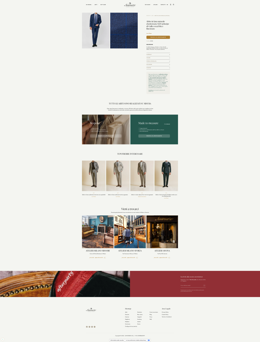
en (167, 4)
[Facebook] (87, 327)
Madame (127, 321)
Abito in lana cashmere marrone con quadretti (93, 194)
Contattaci (150, 90)
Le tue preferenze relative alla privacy (136, 340)
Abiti (96, 4)
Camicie (127, 316)
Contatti (163, 4)
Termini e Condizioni (167, 316)
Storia (138, 324)
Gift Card (103, 4)
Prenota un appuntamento (158, 37)
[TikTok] (94, 327)
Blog (151, 314)
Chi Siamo (147, 4)
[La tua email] (191, 285)
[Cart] (173, 4)
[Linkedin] (92, 327)
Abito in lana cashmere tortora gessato (118, 194)
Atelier (155, 4)
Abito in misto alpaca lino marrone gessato (142, 194)
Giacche (127, 314)
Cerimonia (127, 324)
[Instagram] (89, 327)
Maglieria (127, 319)
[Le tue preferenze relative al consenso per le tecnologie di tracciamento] (2, 339)
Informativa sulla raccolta (117, 340)
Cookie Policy (165, 314)
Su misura (88, 4)
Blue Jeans (140, 314)
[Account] (170, 4)
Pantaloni (139, 312)
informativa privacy (188, 291)
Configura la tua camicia (131, 326)
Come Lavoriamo (154, 312)
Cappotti (139, 316)
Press (151, 316)
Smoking (139, 319)
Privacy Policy (165, 312)
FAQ (151, 319)
